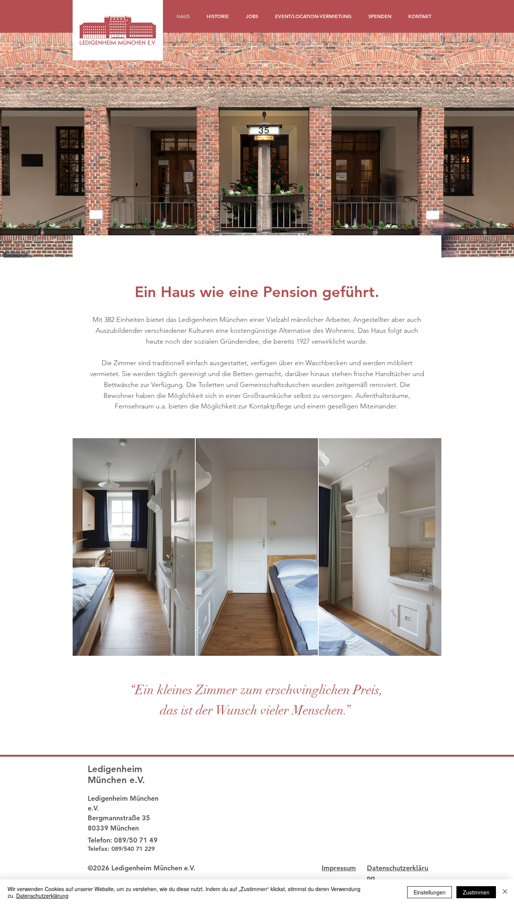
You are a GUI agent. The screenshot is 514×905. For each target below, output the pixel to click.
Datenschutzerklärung (42, 895)
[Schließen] (504, 892)
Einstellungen (430, 892)
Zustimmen (476, 892)
